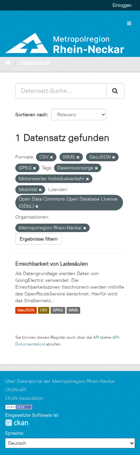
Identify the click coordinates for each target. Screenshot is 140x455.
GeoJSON (25, 310)
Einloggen (122, 5)
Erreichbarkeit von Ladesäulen (51, 263)
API (96, 337)
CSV (43, 310)
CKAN (16, 422)
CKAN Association (24, 398)
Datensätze (34, 62)
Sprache (14, 433)
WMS (73, 310)
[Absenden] (115, 91)
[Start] (8, 62)
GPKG (58, 310)
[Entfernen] (51, 157)
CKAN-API (16, 390)
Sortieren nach (31, 114)
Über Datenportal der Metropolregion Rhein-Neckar (60, 381)
